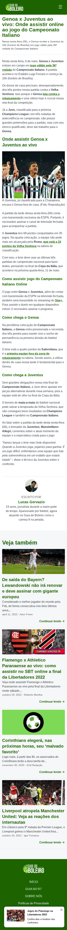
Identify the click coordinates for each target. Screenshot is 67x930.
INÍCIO (33, 881)
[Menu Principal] (60, 7)
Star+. (59, 300)
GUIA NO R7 (33, 889)
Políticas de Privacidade (33, 903)
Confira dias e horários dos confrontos (41, 921)
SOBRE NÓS (33, 896)
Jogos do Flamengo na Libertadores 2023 (40, 913)
